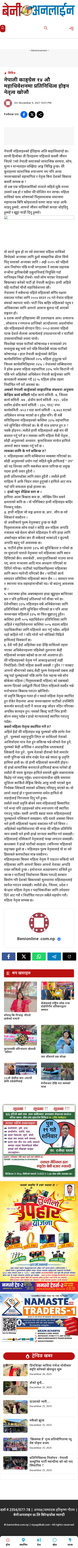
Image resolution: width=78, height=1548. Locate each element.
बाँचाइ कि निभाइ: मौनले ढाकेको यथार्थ (17, 1017)
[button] (45, 28)
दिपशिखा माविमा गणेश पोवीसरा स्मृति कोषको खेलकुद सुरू (50, 1368)
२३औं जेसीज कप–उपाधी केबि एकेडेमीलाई (18, 1080)
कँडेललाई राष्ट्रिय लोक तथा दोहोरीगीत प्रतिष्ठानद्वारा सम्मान (55, 1007)
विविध (11, 73)
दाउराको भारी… (40, 1402)
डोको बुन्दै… (37, 1383)
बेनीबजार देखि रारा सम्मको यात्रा (55, 1085)
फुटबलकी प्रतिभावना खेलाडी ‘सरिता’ (20, 1050)
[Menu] (72, 28)
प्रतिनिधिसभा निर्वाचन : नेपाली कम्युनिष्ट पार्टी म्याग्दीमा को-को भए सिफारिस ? (51, 1462)
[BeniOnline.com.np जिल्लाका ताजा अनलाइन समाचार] (39, 9)
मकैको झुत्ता (37, 1421)
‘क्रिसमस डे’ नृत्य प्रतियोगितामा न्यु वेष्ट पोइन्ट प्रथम (51, 1441)
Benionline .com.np (36, 939)
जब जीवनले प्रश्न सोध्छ (53, 1057)
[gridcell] (39, 437)
